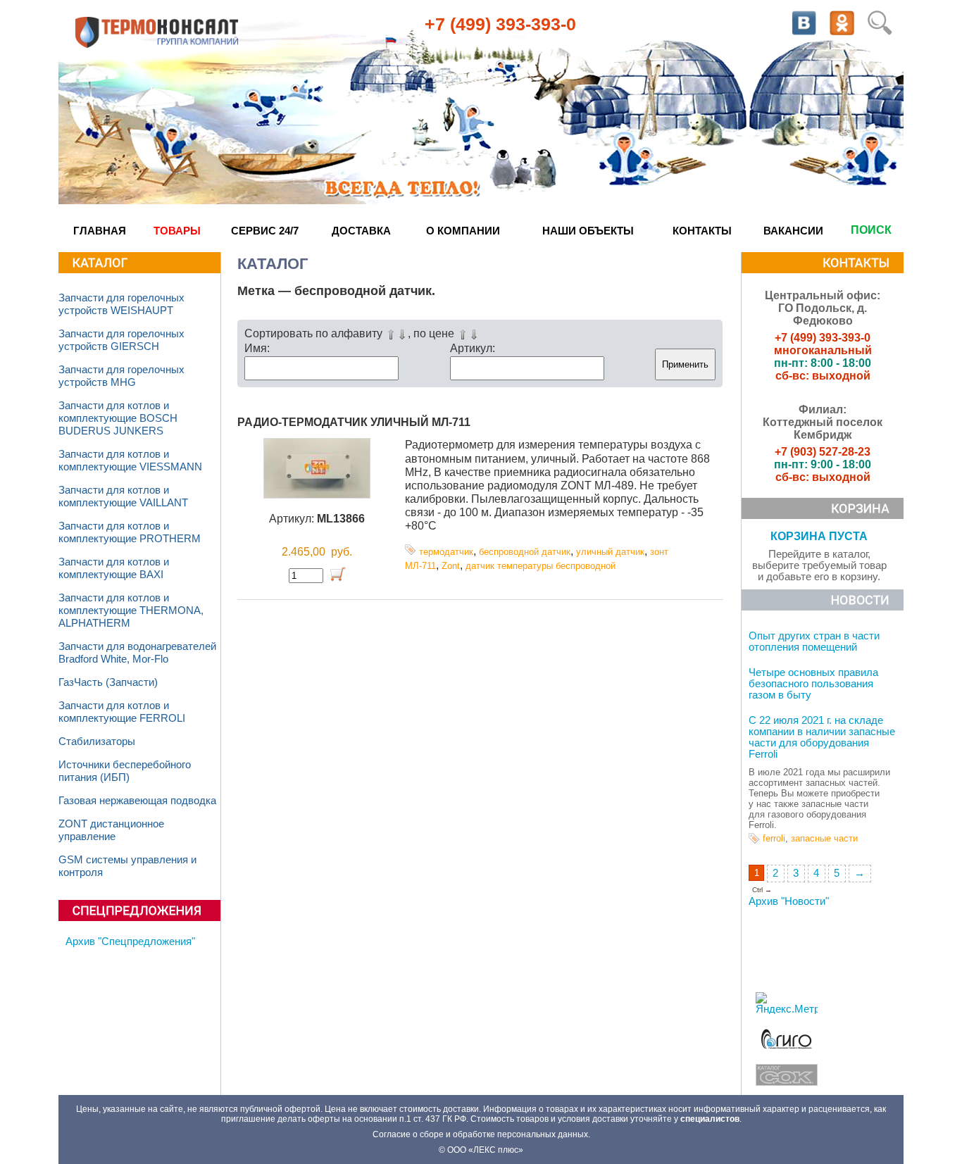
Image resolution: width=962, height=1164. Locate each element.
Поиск (871, 230)
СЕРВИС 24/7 (265, 231)
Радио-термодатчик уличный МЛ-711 (353, 422)
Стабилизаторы (96, 741)
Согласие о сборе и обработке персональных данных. (481, 1134)
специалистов (709, 1119)
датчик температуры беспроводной (541, 566)
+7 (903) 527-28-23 (822, 452)
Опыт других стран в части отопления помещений (814, 641)
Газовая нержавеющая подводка (137, 800)
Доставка (361, 231)
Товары (177, 231)
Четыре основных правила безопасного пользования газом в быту (813, 684)
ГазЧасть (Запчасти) (108, 682)
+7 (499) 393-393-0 (500, 24)
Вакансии (793, 231)
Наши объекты (588, 231)
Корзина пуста (819, 536)
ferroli (774, 838)
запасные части (824, 838)
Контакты (702, 231)
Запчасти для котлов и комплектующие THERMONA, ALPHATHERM (131, 610)
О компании (463, 231)
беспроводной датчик (524, 551)
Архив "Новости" (789, 901)
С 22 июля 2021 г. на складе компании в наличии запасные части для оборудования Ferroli (822, 737)
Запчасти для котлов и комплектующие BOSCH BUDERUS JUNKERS (117, 418)
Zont (451, 566)
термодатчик (446, 551)
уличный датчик (610, 551)
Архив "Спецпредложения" (130, 941)
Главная (99, 231)
